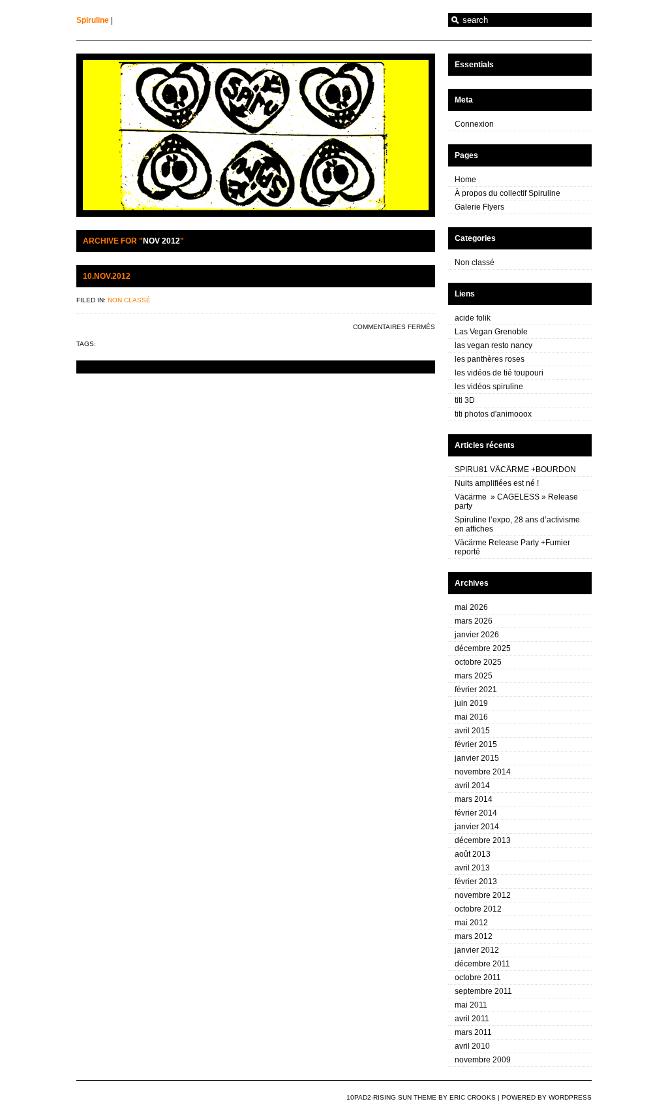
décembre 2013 (483, 840)
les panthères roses (489, 359)
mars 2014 (474, 799)
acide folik (473, 318)
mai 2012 (471, 922)
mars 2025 (474, 675)
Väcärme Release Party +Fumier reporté (512, 547)
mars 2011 (473, 1032)
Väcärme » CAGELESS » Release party (516, 501)
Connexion (474, 124)
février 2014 (476, 813)
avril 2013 (472, 867)
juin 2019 (471, 703)
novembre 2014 (483, 771)
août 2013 (473, 854)
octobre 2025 (478, 662)
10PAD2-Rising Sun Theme (391, 1097)
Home (465, 179)
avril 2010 (472, 1046)
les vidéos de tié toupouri (499, 372)
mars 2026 (474, 621)
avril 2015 (472, 730)
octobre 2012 (478, 909)
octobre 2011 (478, 977)
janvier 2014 (477, 826)
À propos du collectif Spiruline (507, 193)
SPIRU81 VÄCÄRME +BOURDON (515, 469)
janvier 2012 (477, 950)
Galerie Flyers (479, 207)
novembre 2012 (483, 895)
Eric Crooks (472, 1097)
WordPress (570, 1097)
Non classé (129, 300)
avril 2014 (472, 785)
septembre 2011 (483, 991)
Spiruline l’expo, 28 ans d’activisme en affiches (517, 524)
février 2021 (476, 689)
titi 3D (465, 400)
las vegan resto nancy (493, 345)
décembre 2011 (482, 963)
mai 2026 (471, 607)
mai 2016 (471, 717)
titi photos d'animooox (493, 414)
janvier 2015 (477, 758)
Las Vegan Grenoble (491, 331)
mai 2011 (471, 1005)
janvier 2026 (477, 634)
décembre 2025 (483, 648)
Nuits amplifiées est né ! (497, 483)
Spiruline (92, 20)
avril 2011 (472, 1018)
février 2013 (476, 881)
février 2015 (476, 744)
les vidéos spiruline (489, 386)
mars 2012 (474, 936)
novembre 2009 (483, 1059)
